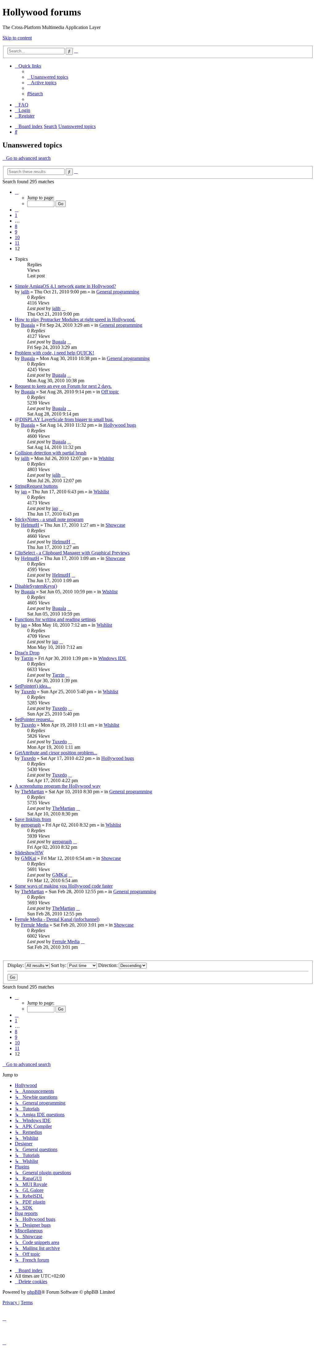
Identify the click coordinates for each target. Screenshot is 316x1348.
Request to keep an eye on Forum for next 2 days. (63, 386)
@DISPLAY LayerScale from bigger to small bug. (64, 419)
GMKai (28, 858)
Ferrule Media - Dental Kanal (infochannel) (57, 919)
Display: (16, 965)
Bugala (28, 325)
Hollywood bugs (119, 425)
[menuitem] (47, 77)
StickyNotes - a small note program (49, 519)
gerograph (31, 824)
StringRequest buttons (36, 486)
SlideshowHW (29, 852)
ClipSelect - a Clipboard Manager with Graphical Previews (72, 552)
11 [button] (17, 243)
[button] (17, 192)
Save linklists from (33, 819)
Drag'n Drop (27, 652)
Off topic (110, 391)
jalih (25, 291)
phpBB (34, 1292)
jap (24, 491)
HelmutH (30, 525)
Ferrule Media (34, 924)
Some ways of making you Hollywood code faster (64, 886)
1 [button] (16, 215)
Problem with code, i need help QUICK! (54, 352)
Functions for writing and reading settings (55, 619)
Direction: (108, 965)
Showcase (115, 525)
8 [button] (16, 226)
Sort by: (59, 965)
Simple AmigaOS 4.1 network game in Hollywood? (65, 286)
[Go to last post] (63, 308)
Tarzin (27, 658)
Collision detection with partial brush (50, 452)
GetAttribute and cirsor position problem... (56, 752)
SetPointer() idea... (33, 686)
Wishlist (106, 458)
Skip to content (17, 37)
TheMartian (32, 791)
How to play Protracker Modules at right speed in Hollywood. (75, 319)
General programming (117, 291)
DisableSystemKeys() (36, 586)
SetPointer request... (34, 719)
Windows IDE (112, 658)
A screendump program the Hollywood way (58, 786)
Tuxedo (28, 691)
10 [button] (17, 237)
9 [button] (16, 231)
